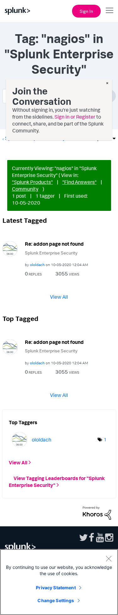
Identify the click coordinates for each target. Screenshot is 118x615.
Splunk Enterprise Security (51, 252)
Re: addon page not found (54, 244)
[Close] (108, 558)
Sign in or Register (74, 117)
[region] (59, 582)
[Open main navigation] (109, 10)
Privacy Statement (56, 587)
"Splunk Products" (32, 182)
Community (25, 189)
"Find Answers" (79, 182)
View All (59, 296)
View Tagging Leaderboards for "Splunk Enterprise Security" (57, 481)
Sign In (86, 11)
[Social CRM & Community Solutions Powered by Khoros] (97, 512)
